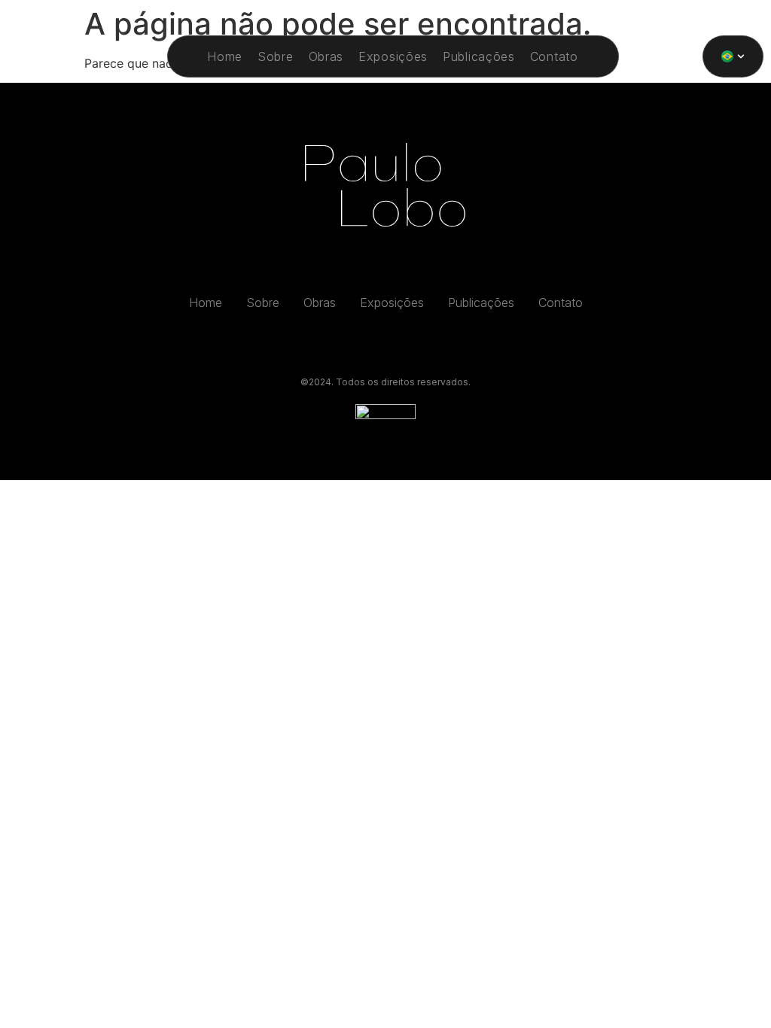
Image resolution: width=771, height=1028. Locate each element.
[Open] (741, 56)
